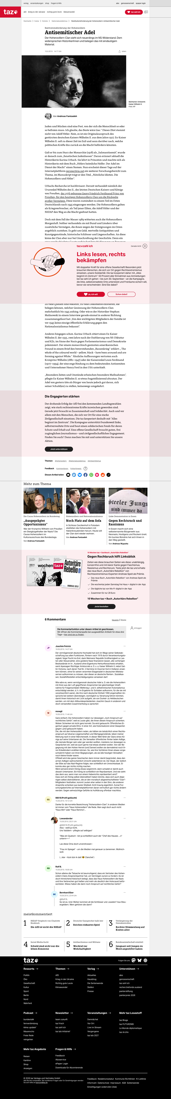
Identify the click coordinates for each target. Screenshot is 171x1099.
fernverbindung (31, 1023)
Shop (26, 1064)
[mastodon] (134, 962)
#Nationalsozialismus (77, 461)
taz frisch (59, 1023)
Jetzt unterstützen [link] (58, 449)
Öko (25, 979)
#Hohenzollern (61, 461)
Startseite (27, 21)
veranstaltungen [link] (36, 3)
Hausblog (91, 979)
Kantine (27, 1060)
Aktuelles (91, 975)
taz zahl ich (124, 983)
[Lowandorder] (54, 820)
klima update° (30, 1027)
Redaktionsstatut (106, 1079)
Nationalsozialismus (59, 21)
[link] (26, 12)
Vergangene (93, 1031)
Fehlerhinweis (76, 468)
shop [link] (47, 3)
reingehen (28, 1039)
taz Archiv (124, 1032)
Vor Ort (90, 1023)
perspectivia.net (75, 171)
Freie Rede (29, 1035)
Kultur (36, 21)
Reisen (27, 1056)
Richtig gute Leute (64, 983)
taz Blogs (123, 1020)
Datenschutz (104, 1083)
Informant (92, 1083)
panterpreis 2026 (127, 995)
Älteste (123, 620)
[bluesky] (140, 962)
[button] (146, 12)
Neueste (115, 620)
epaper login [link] (141, 3)
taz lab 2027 (93, 1035)
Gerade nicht (136, 246)
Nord (26, 999)
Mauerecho (29, 1031)
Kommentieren (62, 468)
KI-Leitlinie (141, 1079)
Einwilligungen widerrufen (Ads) (102, 1087)
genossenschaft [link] (127, 3)
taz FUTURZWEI (126, 1024)
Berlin (26, 995)
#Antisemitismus (94, 461)
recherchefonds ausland (130, 987)
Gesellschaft (29, 983)
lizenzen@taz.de (42, 1082)
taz (31, 960)
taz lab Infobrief (62, 1031)
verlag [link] (26, 3)
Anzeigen (28, 1068)
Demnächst (92, 1019)
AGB (124, 1083)
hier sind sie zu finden (74, 634)
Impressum (115, 1083)
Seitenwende (133, 1083)
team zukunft (61, 1019)
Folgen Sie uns (124, 960)
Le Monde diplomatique (130, 1028)
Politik (26, 975)
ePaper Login (61, 1063)
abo (121, 975)
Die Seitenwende (95, 983)
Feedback (60, 1055)
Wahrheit (28, 1003)
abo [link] (117, 3)
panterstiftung (126, 991)
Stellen (90, 987)
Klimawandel (61, 987)
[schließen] (144, 246)
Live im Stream (94, 1027)
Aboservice (60, 1059)
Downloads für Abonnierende (69, 1067)
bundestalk (29, 1019)
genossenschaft (126, 979)
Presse (90, 991)
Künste (45, 21)
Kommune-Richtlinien (125, 1079)
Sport (26, 991)
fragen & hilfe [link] (56, 3)
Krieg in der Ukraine (64, 979)
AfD (57, 975)
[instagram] (145, 962)
